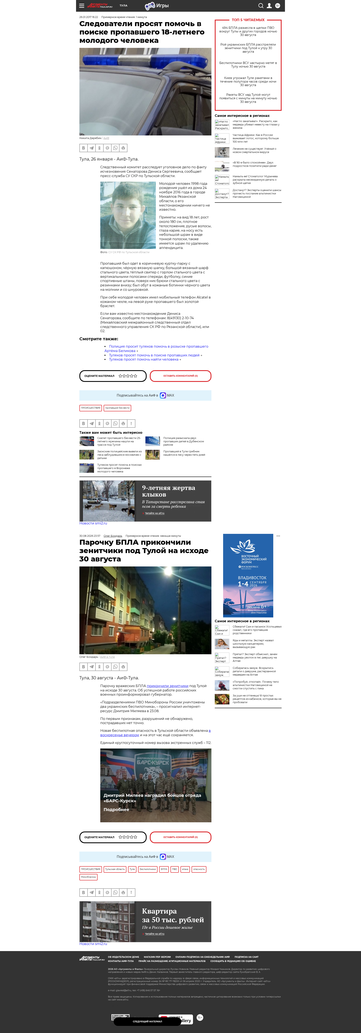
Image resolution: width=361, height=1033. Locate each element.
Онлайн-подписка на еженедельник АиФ (202, 957)
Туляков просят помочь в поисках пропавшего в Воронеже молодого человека (119, 468)
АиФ (106, 138)
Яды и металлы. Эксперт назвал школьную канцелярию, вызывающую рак (253, 644)
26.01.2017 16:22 (88, 17)
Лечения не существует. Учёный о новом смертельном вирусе (254, 150)
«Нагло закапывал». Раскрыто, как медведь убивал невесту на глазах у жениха (256, 124)
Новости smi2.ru (93, 523)
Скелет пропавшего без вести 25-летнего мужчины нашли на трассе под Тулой (119, 441)
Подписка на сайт (246, 957)
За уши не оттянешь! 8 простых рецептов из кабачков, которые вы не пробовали (257, 699)
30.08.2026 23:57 (89, 535)
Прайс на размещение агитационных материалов (172, 961)
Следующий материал (147, 1021)
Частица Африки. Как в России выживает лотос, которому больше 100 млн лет (256, 138)
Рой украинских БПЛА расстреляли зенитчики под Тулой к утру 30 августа (248, 48)
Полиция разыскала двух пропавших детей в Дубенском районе (183, 441)
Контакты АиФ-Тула (121, 961)
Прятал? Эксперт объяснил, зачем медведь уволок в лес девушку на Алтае (255, 657)
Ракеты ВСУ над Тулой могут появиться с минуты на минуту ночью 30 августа (248, 98)
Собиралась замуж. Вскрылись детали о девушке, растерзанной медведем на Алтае (254, 671)
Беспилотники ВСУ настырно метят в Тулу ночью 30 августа (248, 64)
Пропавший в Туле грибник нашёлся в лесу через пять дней (184, 453)
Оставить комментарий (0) (180, 376)
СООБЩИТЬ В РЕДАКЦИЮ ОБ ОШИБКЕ (233, 961)
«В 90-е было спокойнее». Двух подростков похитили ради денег (255, 164)
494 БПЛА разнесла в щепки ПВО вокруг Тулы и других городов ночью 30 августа (248, 31)
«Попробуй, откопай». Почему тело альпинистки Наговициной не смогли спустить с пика (256, 685)
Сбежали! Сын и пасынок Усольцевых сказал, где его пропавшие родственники (257, 630)
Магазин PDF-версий (157, 957)
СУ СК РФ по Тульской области (128, 252)
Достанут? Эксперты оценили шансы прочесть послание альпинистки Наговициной (257, 193)
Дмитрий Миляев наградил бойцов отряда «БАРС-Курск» (152, 798)
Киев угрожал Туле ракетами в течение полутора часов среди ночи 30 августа (248, 81)
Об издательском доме (123, 957)
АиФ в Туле (107, 656)
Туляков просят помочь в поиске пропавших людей (154, 355)
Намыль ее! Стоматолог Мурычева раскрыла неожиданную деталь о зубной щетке (255, 180)
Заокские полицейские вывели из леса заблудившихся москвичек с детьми (119, 455)
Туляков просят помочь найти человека (143, 359)
